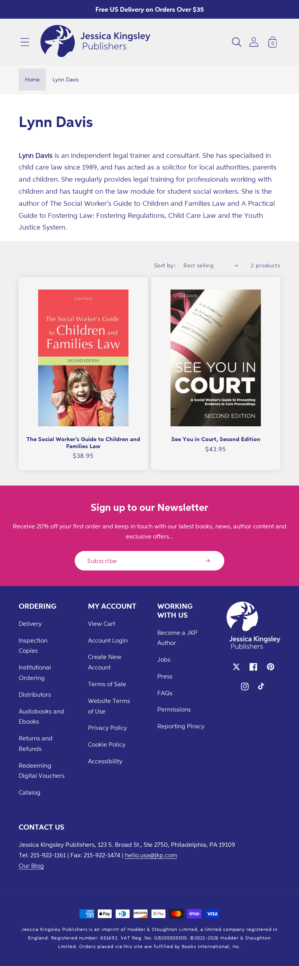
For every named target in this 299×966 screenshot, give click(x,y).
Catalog (29, 792)
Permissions (174, 709)
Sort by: (165, 265)
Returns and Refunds (36, 743)
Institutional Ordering (35, 672)
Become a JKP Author (177, 637)
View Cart (101, 623)
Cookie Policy (106, 744)
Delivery (30, 623)
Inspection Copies (33, 645)
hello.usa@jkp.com (151, 854)
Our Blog (31, 865)
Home (32, 79)
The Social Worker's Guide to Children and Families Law (83, 442)
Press (164, 676)
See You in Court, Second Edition (215, 439)
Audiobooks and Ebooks (41, 716)
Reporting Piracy (180, 725)
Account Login (108, 640)
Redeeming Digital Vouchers (42, 770)
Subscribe (102, 560)
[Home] (95, 42)
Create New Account (104, 662)
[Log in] (254, 42)
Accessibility (105, 761)
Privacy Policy (107, 727)
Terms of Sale (107, 683)
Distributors (35, 694)
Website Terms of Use (109, 706)
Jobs (164, 659)
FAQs (164, 692)
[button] (25, 42)
